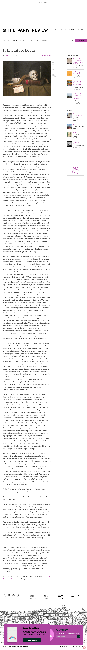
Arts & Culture (46, 55)
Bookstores (61, 598)
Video (72, 596)
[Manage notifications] (83, 646)
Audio (37, 40)
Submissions (47, 598)
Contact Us (33, 598)
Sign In (82, 29)
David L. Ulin (8, 55)
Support (32, 596)
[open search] (72, 40)
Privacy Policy (64, 646)
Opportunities (75, 595)
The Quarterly (18, 40)
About (44, 40)
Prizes (59, 596)
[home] (25, 31)
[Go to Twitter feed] (13, 596)
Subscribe (81, 40)
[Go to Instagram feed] (4, 596)
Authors (29, 40)
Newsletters (70, 29)
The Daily (6, 40)
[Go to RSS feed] (18, 596)
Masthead (60, 595)
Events (57, 29)
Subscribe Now (31, 640)
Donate (63, 29)
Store (77, 29)
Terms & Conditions (78, 646)
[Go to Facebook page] (9, 596)
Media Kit (46, 596)
